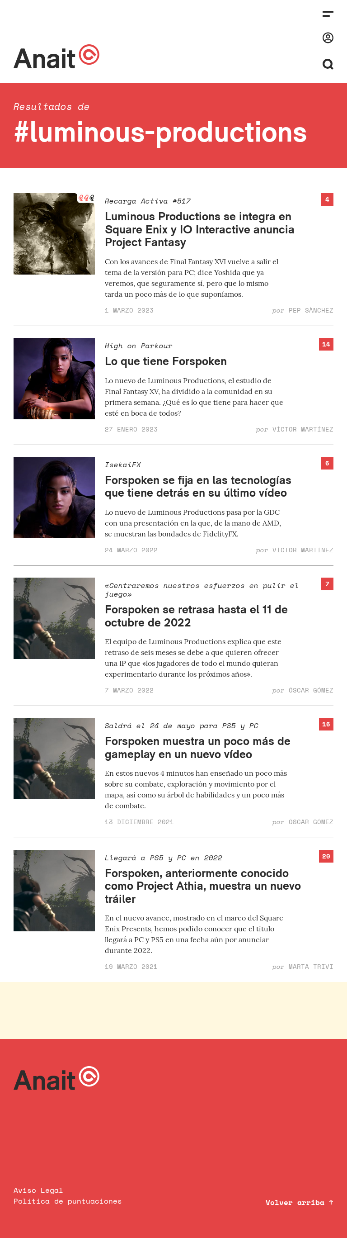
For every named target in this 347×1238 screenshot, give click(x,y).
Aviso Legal (38, 1190)
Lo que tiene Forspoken (166, 361)
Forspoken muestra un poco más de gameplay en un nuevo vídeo (198, 747)
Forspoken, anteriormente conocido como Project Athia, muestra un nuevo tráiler (203, 886)
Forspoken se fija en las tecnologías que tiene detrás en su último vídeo (198, 486)
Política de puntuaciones (68, 1200)
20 (326, 856)
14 (326, 344)
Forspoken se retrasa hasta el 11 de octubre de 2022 (196, 615)
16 (326, 724)
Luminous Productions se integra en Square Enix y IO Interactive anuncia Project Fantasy (200, 229)
